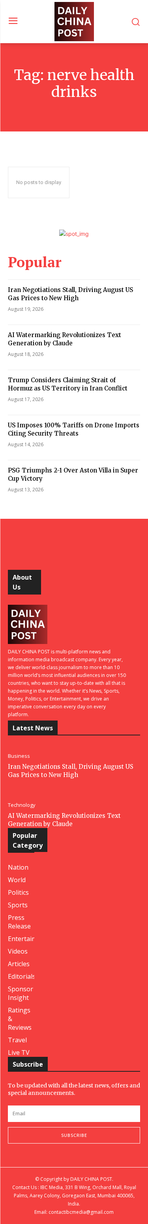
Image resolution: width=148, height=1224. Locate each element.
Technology (22, 805)
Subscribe (74, 1135)
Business (19, 756)
